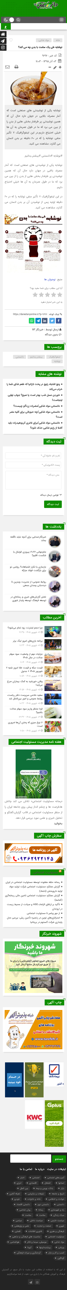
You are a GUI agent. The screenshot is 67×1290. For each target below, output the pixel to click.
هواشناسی (14, 1242)
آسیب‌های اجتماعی (55, 1177)
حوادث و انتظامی (56, 1199)
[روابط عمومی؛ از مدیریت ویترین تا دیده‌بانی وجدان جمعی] (33, 586)
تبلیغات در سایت (56, 1169)
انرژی (19, 1183)
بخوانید (58, 823)
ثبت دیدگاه (53, 504)
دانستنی (20, 357)
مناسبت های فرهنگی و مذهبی (26, 1236)
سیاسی (19, 1220)
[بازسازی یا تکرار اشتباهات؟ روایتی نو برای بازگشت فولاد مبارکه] (33, 571)
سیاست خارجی (57, 1220)
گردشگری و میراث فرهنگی (29, 1252)
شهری (61, 1226)
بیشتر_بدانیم (36, 357)
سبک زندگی (58, 1215)
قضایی (17, 1231)
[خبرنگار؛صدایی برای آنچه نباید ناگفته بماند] (33, 541)
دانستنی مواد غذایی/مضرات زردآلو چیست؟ (36, 406)
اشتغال (47, 1183)
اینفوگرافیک (54, 357)
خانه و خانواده (34, 1199)
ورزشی (61, 1247)
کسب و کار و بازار (56, 1252)
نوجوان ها (50, 279)
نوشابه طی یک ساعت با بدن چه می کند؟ (40, 47)
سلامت (42, 1215)
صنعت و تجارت (44, 1226)
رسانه (40, 1210)
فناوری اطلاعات (35, 1231)
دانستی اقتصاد (23, 1204)
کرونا (29, 1247)
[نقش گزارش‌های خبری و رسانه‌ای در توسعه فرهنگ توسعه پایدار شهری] (33, 601)
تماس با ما (26, 1169)
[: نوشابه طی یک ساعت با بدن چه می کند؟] (7, 67)
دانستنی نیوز (43, 1204)
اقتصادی (33, 1183)
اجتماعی (35, 1177)
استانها (61, 1183)
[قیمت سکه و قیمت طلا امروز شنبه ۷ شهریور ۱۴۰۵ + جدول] (33, 672)
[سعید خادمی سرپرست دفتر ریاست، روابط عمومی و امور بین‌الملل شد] (33, 699)
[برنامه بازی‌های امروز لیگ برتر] (33, 644)
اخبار (22, 1177)
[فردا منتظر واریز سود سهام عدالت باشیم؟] (33, 713)
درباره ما (39, 1169)
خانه (58, 40)
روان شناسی (25, 1210)
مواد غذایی (44, 40)
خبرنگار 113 (37, 330)
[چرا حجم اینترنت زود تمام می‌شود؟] (33, 631)
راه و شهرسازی (57, 1210)
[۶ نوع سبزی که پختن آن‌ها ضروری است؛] (33, 726)
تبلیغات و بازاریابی (36, 1193)
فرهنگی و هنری (57, 1231)
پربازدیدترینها (44, 1247)
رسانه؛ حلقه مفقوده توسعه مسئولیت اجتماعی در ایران (33, 882)
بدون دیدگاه (51, 335)
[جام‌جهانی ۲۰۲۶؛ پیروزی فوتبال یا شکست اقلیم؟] (33, 556)
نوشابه (57, 361)
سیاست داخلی (36, 1220)
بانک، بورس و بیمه (44, 1188)
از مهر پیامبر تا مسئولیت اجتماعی (43, 913)
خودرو (17, 1199)
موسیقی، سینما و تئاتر (37, 1242)
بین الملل (24, 1188)
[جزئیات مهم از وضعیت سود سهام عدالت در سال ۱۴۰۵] (33, 658)
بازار (62, 1188)
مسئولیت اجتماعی (45, 872)
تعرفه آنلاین (14, 1193)
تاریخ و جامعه (58, 1193)
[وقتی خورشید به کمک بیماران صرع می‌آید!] (33, 685)
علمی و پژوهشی (21, 1226)
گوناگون (61, 1258)
